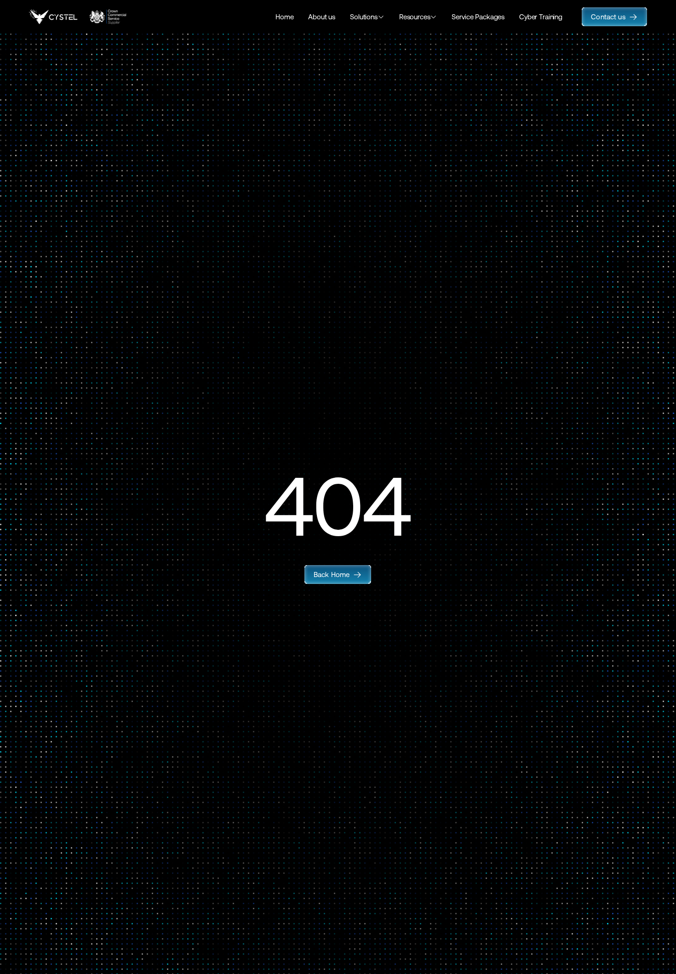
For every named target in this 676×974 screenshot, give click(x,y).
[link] (337, 574)
